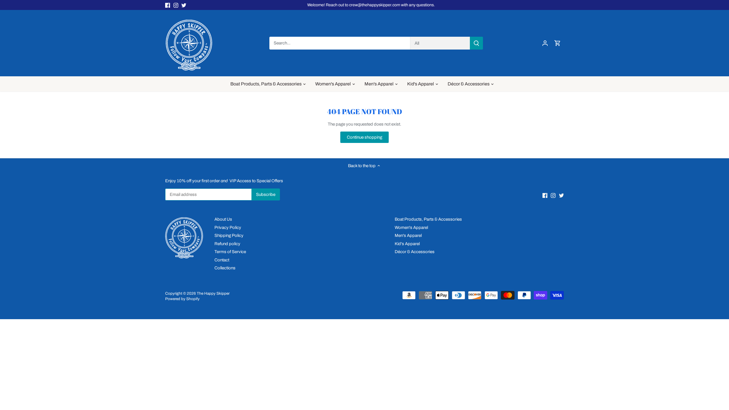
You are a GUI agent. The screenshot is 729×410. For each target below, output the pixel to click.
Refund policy (227, 243)
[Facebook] (167, 5)
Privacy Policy (227, 227)
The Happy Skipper (213, 293)
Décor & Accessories (415, 251)
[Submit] (476, 43)
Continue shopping (364, 137)
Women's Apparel (411, 227)
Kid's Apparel (407, 243)
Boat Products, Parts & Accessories (428, 219)
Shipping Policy (228, 235)
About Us (223, 219)
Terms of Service (230, 251)
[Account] (545, 43)
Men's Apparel (408, 235)
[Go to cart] (557, 43)
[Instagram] (175, 5)
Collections (225, 268)
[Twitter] (183, 5)
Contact (221, 260)
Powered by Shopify (182, 299)
